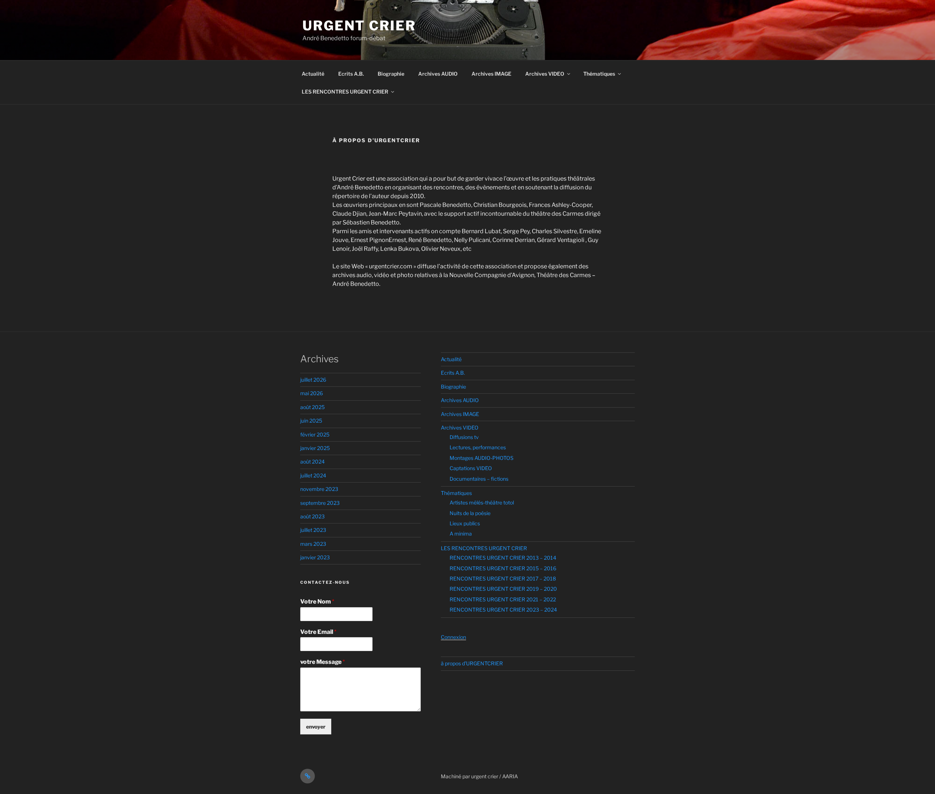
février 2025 (314, 434)
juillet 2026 (313, 380)
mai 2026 (311, 393)
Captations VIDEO (471, 468)
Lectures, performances (478, 447)
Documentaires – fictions (479, 479)
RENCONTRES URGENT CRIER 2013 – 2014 (503, 558)
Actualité (313, 74)
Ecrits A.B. (351, 74)
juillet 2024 (313, 475)
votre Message (322, 661)
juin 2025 (311, 420)
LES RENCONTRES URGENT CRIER (345, 91)
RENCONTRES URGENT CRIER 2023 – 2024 (503, 609)
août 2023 (312, 516)
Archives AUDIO (438, 74)
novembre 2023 (319, 489)
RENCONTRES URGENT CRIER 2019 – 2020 (503, 589)
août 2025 (312, 407)
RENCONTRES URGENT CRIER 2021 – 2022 (503, 599)
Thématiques (599, 74)
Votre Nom (317, 601)
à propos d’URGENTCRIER (472, 663)
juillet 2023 (313, 530)
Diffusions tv (464, 437)
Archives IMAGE (491, 74)
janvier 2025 (315, 448)
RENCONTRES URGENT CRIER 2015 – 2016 (503, 568)
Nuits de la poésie (470, 513)
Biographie (391, 74)
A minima (461, 533)
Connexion (453, 637)
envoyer (315, 726)
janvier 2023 (315, 557)
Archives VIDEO (544, 74)
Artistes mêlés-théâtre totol (482, 502)
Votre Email (318, 631)
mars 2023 (313, 544)
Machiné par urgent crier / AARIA (479, 776)
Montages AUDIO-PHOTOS (482, 458)
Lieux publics (465, 523)
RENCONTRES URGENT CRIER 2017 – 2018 (503, 578)
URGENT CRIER (359, 26)
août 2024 (312, 461)
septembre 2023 (320, 503)
